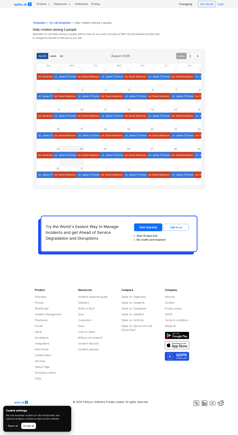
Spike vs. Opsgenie (133, 302)
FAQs (38, 378)
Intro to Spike (86, 331)
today (181, 56)
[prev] (190, 56)
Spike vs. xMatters (132, 314)
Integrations (42, 343)
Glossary (83, 302)
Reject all (13, 425)
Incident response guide (93, 296)
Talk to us (176, 227)
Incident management (48, 314)
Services (40, 361)
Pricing (95, 4)
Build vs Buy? (86, 308)
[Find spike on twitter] (196, 403)
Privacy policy (173, 308)
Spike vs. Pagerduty (133, 296)
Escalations (42, 337)
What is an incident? (90, 337)
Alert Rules (41, 349)
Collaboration (43, 355)
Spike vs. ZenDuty (132, 320)
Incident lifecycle (88, 343)
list (61, 56)
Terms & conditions (176, 320)
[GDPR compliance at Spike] (177, 356)
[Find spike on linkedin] (204, 403)
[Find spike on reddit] (220, 403)
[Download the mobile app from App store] (177, 345)
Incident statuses (88, 349)
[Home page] (23, 4)
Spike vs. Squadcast (133, 308)
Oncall (39, 326)
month (42, 56)
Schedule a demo (45, 372)
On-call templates (60, 22)
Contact (169, 302)
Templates (39, 22)
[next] (197, 56)
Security (170, 296)
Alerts (38, 331)
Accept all (28, 425)
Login (220, 4)
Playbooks (41, 320)
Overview (40, 296)
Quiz (81, 314)
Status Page (42, 366)
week (53, 56)
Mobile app (42, 308)
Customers (81, 4)
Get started (207, 4)
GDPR (168, 314)
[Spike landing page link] (21, 402)
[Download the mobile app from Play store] (177, 335)
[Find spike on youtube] (213, 403)
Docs (81, 326)
